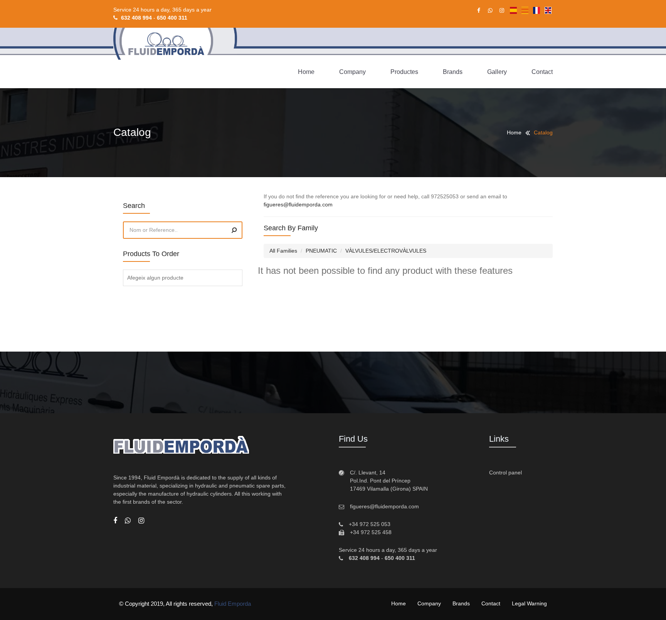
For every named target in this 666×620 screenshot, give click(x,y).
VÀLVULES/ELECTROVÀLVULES (385, 251)
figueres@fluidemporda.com (298, 204)
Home (306, 72)
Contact (542, 72)
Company (352, 72)
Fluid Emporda (232, 603)
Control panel (505, 472)
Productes (404, 72)
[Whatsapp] (128, 520)
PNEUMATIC (321, 251)
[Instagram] (141, 520)
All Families (283, 251)
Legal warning (529, 603)
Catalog (543, 132)
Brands (452, 72)
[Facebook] (115, 520)
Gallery (497, 72)
